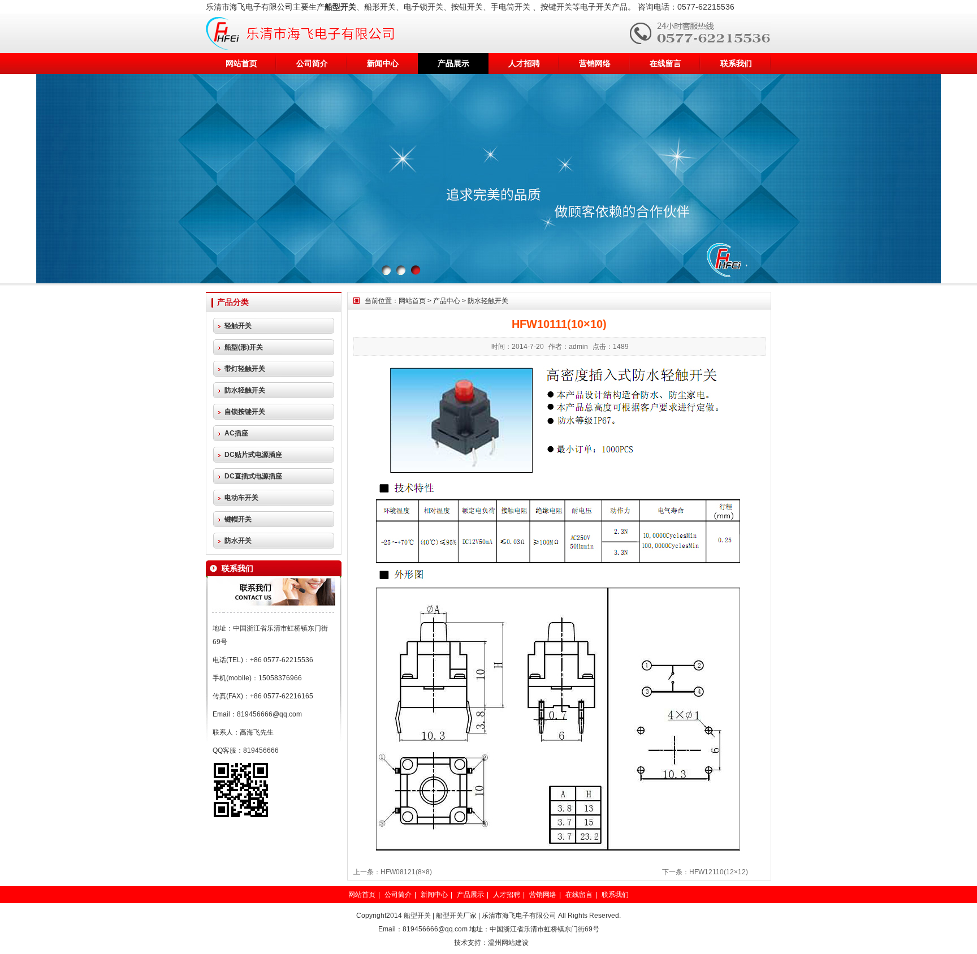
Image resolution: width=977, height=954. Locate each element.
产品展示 (453, 63)
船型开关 (417, 916)
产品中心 (446, 301)
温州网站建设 (508, 943)
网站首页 (241, 63)
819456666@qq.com (269, 714)
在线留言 (665, 63)
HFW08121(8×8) (406, 872)
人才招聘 (524, 63)
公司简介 (312, 63)
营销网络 (595, 63)
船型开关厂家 (456, 916)
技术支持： (471, 943)
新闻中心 (383, 63)
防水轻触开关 (488, 301)
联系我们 (736, 63)
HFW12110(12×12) (718, 872)
